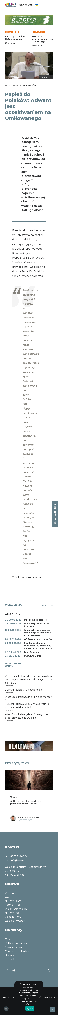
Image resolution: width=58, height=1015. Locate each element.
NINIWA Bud (12, 913)
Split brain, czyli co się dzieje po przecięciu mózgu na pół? (27, 802)
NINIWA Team (12, 32)
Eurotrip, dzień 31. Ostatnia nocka (15, 37)
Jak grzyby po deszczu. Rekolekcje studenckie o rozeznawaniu (37, 633)
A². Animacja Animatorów (38, 639)
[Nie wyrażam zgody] (40, 996)
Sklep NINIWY (13, 917)
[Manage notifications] (6, 1008)
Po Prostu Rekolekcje (36, 619)
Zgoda (30, 1008)
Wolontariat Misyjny (16, 909)
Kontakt (9, 959)
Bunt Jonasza (31, 652)
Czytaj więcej (47, 605)
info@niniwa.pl (19, 860)
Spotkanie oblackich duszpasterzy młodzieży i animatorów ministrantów (38, 646)
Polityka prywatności (16, 943)
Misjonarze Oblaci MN (17, 951)
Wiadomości (29, 85)
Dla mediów (11, 955)
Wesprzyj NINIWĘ (55, 514)
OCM (8, 897)
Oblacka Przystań (15, 921)
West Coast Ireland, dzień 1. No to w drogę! (42, 39)
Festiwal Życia (12, 905)
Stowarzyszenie (14, 947)
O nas (8, 939)
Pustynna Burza (32, 655)
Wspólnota (11, 893)
